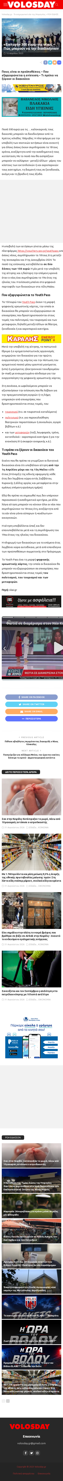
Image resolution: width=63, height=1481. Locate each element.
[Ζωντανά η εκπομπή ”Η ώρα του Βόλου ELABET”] (31, 1332)
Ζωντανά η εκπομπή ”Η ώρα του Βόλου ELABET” (30, 1341)
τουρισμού (11, 411)
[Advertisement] (31, 211)
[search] (56, 4)
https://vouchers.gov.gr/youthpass (38, 250)
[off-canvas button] (6, 4)
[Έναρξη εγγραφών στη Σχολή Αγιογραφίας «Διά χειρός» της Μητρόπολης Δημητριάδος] (31, 1281)
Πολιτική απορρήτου (23, 1473)
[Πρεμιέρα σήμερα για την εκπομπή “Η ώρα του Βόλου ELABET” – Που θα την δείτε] (31, 1357)
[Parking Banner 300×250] (31, 1035)
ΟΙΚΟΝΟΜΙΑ (44, 886)
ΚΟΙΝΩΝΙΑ (43, 827)
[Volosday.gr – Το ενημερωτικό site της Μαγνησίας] (29, 1426)
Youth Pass (28, 301)
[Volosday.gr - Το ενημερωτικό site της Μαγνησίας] (32, 4)
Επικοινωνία (44, 1473)
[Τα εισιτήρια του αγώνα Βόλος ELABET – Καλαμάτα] (31, 1307)
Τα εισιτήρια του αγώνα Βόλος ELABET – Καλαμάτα (31, 1315)
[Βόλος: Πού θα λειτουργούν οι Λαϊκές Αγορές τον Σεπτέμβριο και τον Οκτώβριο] (31, 1231)
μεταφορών (22, 432)
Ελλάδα (11, 40)
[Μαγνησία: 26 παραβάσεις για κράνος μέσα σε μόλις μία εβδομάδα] (31, 1206)
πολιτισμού (12, 417)
